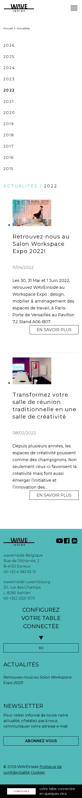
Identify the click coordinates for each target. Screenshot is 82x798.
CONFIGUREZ (21, 791)
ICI (41, 648)
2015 (8, 169)
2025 (9, 56)
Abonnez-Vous (41, 741)
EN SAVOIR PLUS (54, 329)
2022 (9, 90)
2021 (8, 101)
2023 (9, 79)
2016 (8, 157)
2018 (8, 135)
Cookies (38, 772)
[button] (74, 8)
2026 (9, 45)
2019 (8, 124)
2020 (9, 113)
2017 (8, 146)
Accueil (8, 28)
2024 (9, 68)
